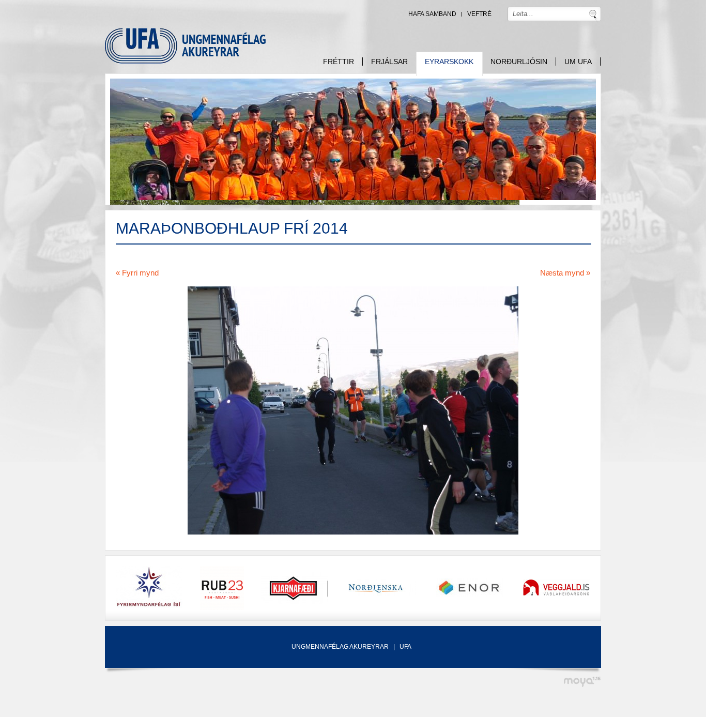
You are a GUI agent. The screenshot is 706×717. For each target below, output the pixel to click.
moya (581, 681)
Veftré (479, 14)
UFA (405, 646)
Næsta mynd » (565, 272)
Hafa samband (432, 14)
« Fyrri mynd (137, 272)
